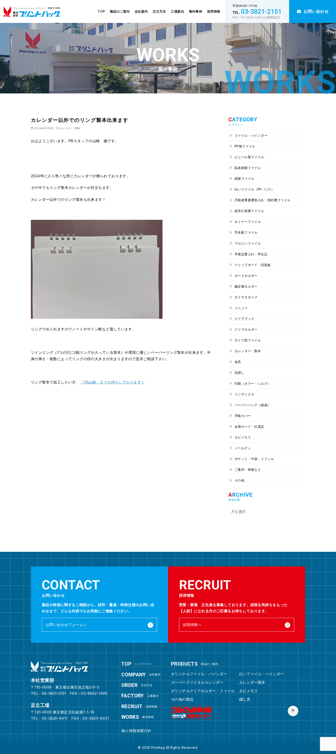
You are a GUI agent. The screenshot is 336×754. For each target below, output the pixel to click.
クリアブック (244, 319)
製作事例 (195, 11)
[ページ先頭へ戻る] (293, 711)
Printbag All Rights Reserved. (174, 747)
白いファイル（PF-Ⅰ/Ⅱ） (254, 189)
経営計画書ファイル (249, 211)
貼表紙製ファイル (247, 168)
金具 (237, 362)
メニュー (241, 308)
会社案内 (141, 11)
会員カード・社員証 (249, 426)
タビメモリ (242, 437)
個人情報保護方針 (136, 730)
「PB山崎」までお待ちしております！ (112, 382)
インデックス (244, 394)
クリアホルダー (246, 329)
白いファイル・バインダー (261, 674)
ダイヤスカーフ (246, 297)
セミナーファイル (247, 221)
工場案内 (177, 11)
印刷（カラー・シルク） (252, 383)
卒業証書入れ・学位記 (250, 254)
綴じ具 (244, 699)
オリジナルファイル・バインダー (199, 674)
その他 (239, 480)
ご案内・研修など (247, 469)
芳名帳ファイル (246, 232)
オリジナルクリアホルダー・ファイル (203, 691)
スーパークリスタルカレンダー (197, 682)
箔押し (239, 373)
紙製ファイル (244, 178)
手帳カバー (242, 416)
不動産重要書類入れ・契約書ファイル (262, 200)
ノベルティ (242, 448)
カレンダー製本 (252, 682)
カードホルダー (246, 276)
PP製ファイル (244, 146)
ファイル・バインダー (250, 135)
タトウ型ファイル (247, 340)
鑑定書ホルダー (246, 286)
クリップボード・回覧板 (252, 265)
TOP (101, 11)
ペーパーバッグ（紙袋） (252, 405)
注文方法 (159, 11)
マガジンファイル (247, 243)
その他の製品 (182, 699)
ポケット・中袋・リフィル (254, 459)
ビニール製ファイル (249, 157)
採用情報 (213, 11)
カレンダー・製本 (69, 128)
